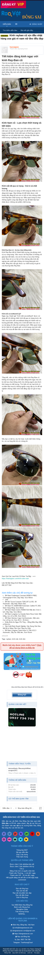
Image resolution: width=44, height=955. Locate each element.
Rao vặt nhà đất (22, 891)
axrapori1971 (12, 770)
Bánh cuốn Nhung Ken (22, 907)
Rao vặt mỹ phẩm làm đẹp (22, 893)
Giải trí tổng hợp (22, 897)
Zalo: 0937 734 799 (23, 939)
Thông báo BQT (22, 850)
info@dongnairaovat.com (24, 928)
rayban (8, 639)
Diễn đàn (7, 24)
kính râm (22, 639)
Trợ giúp (37, 953)
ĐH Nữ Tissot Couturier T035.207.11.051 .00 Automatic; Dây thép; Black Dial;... (20, 603)
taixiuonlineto (13, 768)
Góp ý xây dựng (22, 854)
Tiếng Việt (7, 953)
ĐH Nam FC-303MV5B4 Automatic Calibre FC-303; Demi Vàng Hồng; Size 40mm (22, 607)
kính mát (15, 639)
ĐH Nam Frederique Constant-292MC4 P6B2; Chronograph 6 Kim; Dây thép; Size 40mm (20, 597)
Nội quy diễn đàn (22, 852)
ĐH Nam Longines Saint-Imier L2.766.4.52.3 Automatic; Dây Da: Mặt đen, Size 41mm (19, 631)
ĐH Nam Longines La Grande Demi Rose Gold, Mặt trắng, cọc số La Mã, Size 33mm (22, 615)
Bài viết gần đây (27, 30)
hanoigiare (14, 47)
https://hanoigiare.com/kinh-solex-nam (15, 578)
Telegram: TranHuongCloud (23, 942)
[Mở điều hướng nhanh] (40, 808)
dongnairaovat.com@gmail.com (24, 931)
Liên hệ (29, 953)
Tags (3, 639)
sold (6, 600)
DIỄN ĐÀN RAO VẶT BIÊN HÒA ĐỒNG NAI (21, 817)
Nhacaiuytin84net (24, 768)
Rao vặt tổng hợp (22, 888)
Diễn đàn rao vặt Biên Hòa (21, 949)
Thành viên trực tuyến (20, 764)
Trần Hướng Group (22, 911)
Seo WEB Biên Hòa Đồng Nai (22, 905)
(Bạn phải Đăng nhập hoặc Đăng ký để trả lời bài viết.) (27, 687)
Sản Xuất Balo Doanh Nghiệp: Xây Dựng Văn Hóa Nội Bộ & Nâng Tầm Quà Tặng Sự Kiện (21, 627)
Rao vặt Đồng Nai (23, 937)
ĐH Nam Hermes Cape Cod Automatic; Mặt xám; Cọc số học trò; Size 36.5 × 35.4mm (21, 619)
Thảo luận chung (22, 857)
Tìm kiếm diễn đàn (10, 30)
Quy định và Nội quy (19, 953)
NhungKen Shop (22, 909)
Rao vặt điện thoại (22, 895)
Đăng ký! (22, 695)
